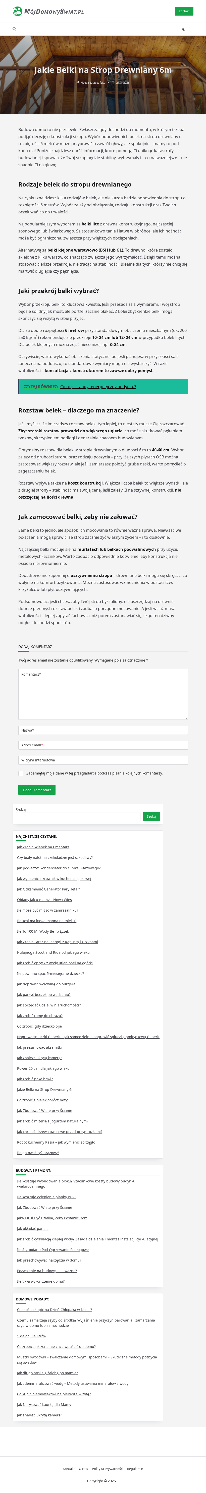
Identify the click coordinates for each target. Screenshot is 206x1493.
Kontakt (184, 11)
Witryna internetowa (38, 760)
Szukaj (21, 809)
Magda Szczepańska (93, 82)
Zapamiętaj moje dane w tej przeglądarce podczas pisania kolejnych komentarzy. (94, 773)
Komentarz (31, 674)
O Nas (83, 1468)
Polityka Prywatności (107, 1468)
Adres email (32, 745)
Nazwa (27, 730)
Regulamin (135, 1468)
